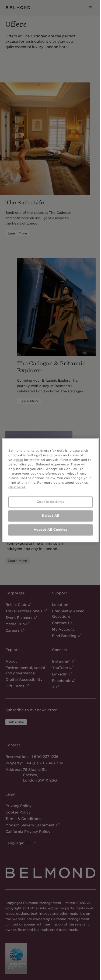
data (19, 460)
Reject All (50, 516)
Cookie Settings (51, 502)
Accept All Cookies (50, 529)
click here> (17, 487)
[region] (50, 490)
